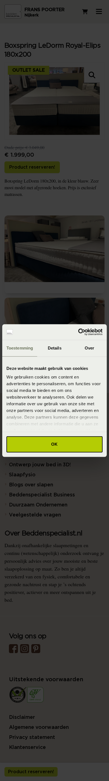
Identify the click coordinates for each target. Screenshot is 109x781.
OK (54, 444)
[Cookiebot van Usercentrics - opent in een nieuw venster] (78, 332)
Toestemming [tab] (19, 348)
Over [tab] (89, 348)
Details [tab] (54, 348)
